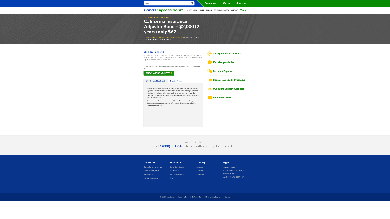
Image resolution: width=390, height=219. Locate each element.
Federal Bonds (149, 174)
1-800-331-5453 (229, 167)
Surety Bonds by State (151, 171)
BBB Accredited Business (213, 197)
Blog (171, 178)
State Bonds (153, 37)
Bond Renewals (206, 10)
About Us (200, 167)
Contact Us (200, 174)
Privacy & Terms (183, 197)
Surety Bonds (192, 10)
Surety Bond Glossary (177, 167)
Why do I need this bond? (155, 81)
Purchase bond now (158, 73)
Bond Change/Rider (221, 10)
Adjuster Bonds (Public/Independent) (171, 37)
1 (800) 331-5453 (172, 146)
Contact (234, 10)
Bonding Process (177, 81)
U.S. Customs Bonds (151, 178)
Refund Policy (197, 197)
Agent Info (200, 171)
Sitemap (227, 197)
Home (146, 37)
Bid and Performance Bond (153, 167)
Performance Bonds (177, 174)
